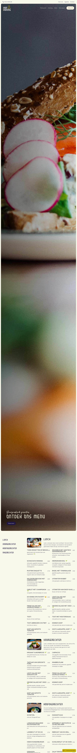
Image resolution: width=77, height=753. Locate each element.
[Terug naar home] (7, 8)
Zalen (55, 8)
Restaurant (43, 8)
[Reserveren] (11, 523)
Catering (50, 8)
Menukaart (62, 8)
